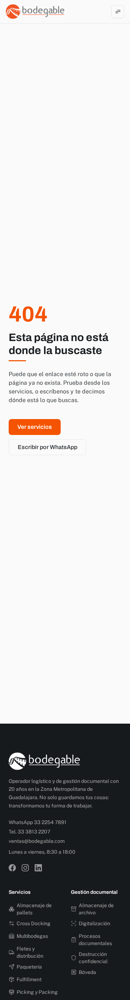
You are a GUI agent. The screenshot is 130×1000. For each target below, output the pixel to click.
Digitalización (94, 923)
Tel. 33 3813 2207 (29, 832)
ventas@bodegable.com (37, 841)
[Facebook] (12, 867)
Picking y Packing (37, 992)
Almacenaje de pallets (34, 908)
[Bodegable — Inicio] (35, 11)
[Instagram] (25, 867)
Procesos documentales (95, 939)
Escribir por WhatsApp (47, 447)
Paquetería (29, 967)
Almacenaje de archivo (96, 908)
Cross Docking (34, 923)
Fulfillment (29, 979)
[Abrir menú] (117, 11)
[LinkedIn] (38, 867)
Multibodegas (32, 936)
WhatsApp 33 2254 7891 (37, 822)
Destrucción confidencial (93, 957)
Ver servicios (34, 427)
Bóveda (87, 972)
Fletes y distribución (30, 952)
